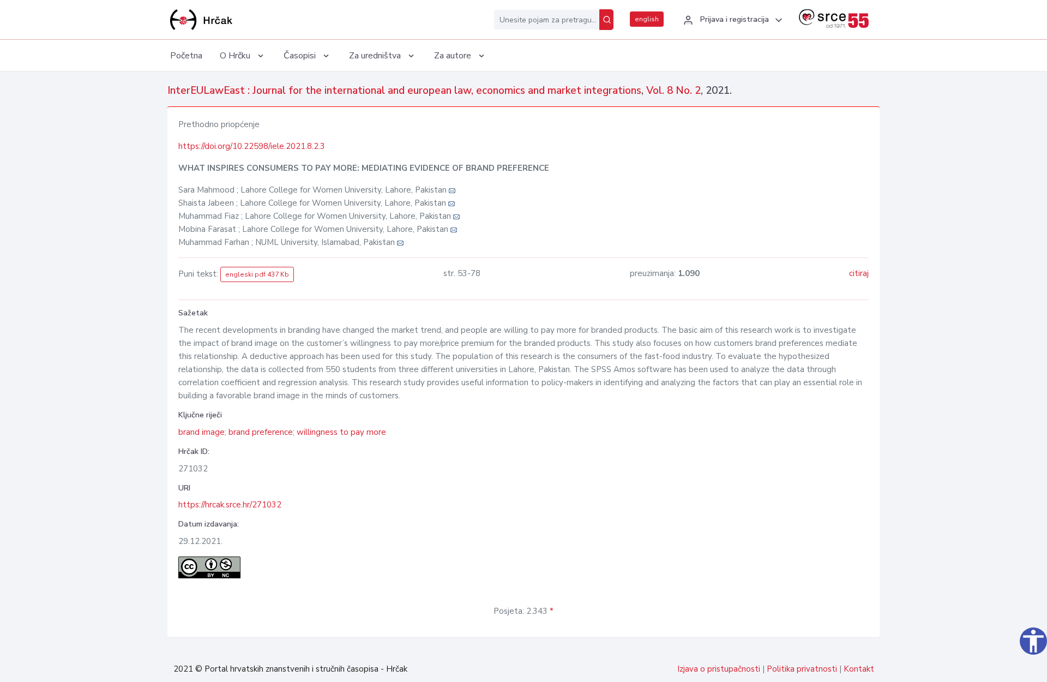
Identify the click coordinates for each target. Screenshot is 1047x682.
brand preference (260, 432)
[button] (731, 20)
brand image (201, 432)
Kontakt (859, 668)
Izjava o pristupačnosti (718, 668)
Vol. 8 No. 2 (673, 90)
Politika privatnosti (802, 668)
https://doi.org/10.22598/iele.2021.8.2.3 (251, 146)
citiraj (859, 273)
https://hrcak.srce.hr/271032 (229, 504)
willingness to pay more (341, 432)
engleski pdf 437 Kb (257, 274)
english (647, 19)
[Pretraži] (606, 19)
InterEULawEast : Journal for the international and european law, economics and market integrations (404, 90)
